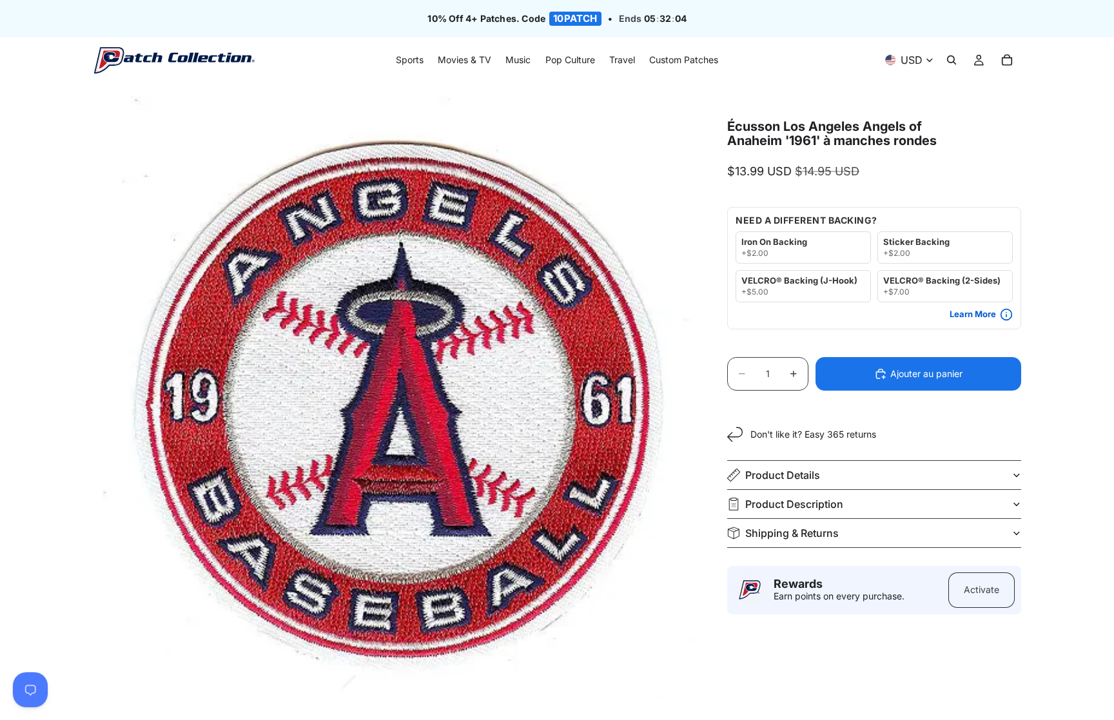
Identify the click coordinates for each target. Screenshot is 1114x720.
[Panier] (1007, 60)
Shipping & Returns (792, 533)
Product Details (782, 475)
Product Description (794, 504)
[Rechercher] (951, 60)
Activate (981, 589)
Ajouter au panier (926, 373)
